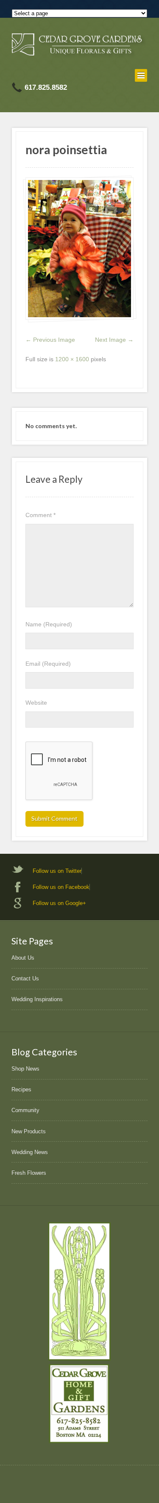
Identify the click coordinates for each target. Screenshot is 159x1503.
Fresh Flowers (28, 1173)
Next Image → (114, 339)
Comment (40, 515)
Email (48, 663)
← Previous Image (50, 339)
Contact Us (25, 978)
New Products (28, 1131)
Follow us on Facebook (61, 887)
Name (48, 624)
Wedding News (29, 1152)
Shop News (25, 1069)
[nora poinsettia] (79, 248)
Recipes (21, 1089)
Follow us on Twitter (57, 871)
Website (36, 702)
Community (25, 1110)
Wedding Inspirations (37, 999)
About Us (22, 958)
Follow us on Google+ (59, 903)
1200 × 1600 (72, 359)
